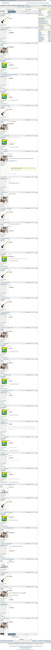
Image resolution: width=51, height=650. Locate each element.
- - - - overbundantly (5, 135)
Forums (8, 5)
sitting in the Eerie (5, 298)
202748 (36, 268)
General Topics (14, 5)
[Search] (48, 7)
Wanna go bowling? (6, 282)
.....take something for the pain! (8, 527)
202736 (36, 151)
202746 (36, 252)
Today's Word (14, 646)
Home (10, 646)
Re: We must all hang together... (8, 559)
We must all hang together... (7, 543)
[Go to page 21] (37, 12)
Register (45, 5)
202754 (36, 327)
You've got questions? (6, 27)
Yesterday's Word (21, 646)
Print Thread (2, 11)
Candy (25, 59)
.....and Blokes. (5, 151)
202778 (36, 559)
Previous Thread (10, 9)
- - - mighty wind (5, 343)
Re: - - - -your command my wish (8, 484)
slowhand (23, 222)
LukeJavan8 (24, 74)
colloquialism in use (13, 160)
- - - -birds (4, 252)
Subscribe (26, 646)
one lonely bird (5, 268)
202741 (36, 222)
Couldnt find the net (6, 238)
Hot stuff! (3, 602)
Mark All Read (10, 640)
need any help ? (5, 572)
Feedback (40, 646)
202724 (36, 105)
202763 (36, 390)
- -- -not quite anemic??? (6, 59)
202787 (36, 618)
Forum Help (40, 640)
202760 (36, 359)
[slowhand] (4, 22)
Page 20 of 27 (11, 11)
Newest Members (42, 18)
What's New (33, 2)
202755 (36, 343)
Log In (49, 5)
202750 (36, 282)
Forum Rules (3, 640)
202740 (36, 208)
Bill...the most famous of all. (7, 327)
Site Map (42, 2)
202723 (36, 90)
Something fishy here (6, 13)
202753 (36, 312)
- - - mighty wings (5, 359)
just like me (4, 498)
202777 (36, 543)
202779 (36, 572)
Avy (25, 572)
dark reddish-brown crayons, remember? (10, 74)
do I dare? (4, 177)
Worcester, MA (3, 41)
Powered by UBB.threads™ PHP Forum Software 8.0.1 (25, 649)
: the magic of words (7, 0)
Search (38, 2)
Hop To (4, 635)
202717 (36, 43)
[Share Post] (33, 13)
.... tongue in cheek (5, 222)
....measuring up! (5, 618)
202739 (36, 192)
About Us (28, 2)
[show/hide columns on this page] (50, 6)
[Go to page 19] (16, 12)
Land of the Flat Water (4, 72)
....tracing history (5, 586)
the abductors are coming (7, 390)
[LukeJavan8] (4, 67)
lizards (3, 453)
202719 (36, 59)
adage (3, 421)
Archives (32, 646)
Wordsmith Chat (29, 647)
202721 (36, 74)
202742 (36, 238)
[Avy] (4, 493)
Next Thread (28, 9)
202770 (36, 468)
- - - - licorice (4, 90)
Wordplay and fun (21, 5)
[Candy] (4, 53)
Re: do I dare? (4, 192)
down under (2, 133)
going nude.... (4, 43)
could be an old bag (6, 105)
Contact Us (47, 2)
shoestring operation (6, 312)
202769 (36, 453)
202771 (36, 484)
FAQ (29, 646)
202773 (36, 512)
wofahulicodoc (23, 13)
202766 (36, 421)
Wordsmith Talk (3, 5)
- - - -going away (5, 468)
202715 (36, 13)
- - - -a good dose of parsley (7, 512)
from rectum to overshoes (7, 208)
